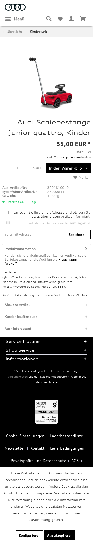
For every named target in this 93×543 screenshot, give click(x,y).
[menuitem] (14, 19)
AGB (75, 460)
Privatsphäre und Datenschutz (38, 460)
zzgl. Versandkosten (77, 157)
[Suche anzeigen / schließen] (48, 19)
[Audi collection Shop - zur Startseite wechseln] (15, 8)
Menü (19, 18)
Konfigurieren (29, 535)
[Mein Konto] (71, 19)
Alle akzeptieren (59, 535)
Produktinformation (20, 249)
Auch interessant (18, 328)
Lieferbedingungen (67, 448)
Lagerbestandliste (66, 435)
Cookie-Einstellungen (25, 435)
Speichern (76, 235)
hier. (85, 295)
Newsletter (15, 448)
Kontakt (37, 448)
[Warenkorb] (83, 19)
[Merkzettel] (60, 19)
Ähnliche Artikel (17, 305)
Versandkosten (17, 376)
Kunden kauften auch (21, 316)
